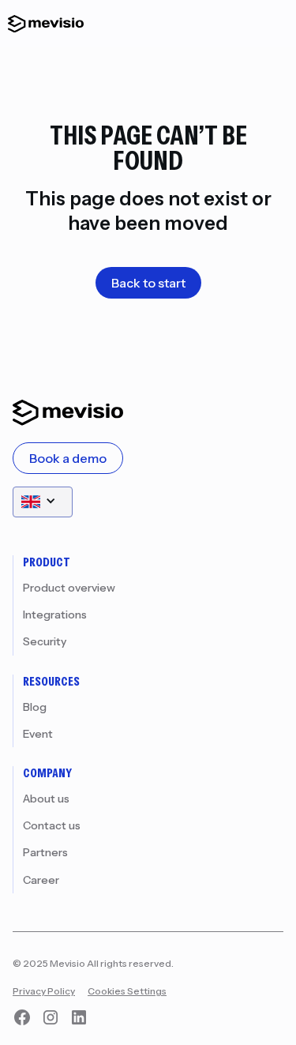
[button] (43, 502)
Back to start (148, 283)
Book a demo (68, 458)
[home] (42, 23)
